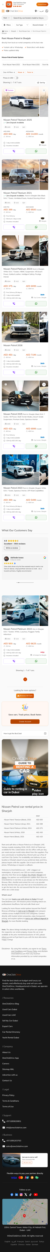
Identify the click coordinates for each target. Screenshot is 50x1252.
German (35, 1244)
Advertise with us (10, 1075)
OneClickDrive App (19, 3)
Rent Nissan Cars (24, 31)
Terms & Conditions (10, 1101)
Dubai (24, 875)
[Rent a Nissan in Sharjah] (20, 101)
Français (20, 1241)
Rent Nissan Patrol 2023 (11, 65)
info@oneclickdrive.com (16, 1127)
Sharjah (13, 31)
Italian (28, 1244)
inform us (5, 937)
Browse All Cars (26, 696)
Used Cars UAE (9, 1015)
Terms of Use (8, 1106)
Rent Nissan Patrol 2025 (31, 65)
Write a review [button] (12, 548)
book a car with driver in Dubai (24, 899)
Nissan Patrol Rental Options (12, 57)
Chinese (21, 1244)
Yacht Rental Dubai (10, 1037)
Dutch (27, 1241)
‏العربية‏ (14, 1241)
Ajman (4, 877)
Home (6, 31)
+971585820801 (13, 1121)
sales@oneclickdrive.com (17, 1146)
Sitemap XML (8, 1069)
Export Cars (7, 1026)
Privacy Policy (32, 951)
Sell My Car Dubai (10, 1020)
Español (14, 1244)
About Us (6, 1052)
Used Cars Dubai (9, 1009)
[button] (3, 11)
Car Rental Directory (11, 1032)
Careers (5, 1063)
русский (34, 1241)
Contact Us (7, 1080)
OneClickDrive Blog (10, 1003)
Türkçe (41, 1241)
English (7, 1241)
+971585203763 (13, 1140)
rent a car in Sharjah (26, 911)
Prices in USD (8, 78)
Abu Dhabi (32, 875)
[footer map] (25, 1212)
